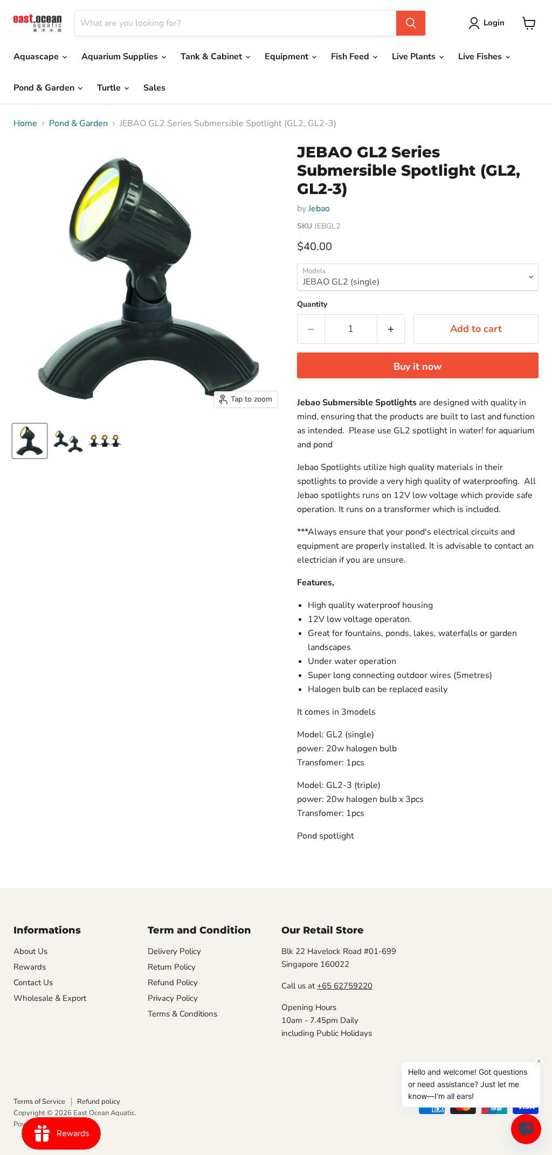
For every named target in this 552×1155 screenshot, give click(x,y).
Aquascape (37, 57)
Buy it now (417, 366)
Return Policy (172, 967)
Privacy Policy (173, 998)
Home (25, 123)
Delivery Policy (174, 951)
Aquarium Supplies (120, 57)
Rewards (29, 967)
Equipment (287, 57)
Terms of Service (39, 1101)
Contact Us (33, 982)
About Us (30, 951)
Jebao (319, 209)
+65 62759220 (344, 985)
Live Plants (415, 57)
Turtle (110, 88)
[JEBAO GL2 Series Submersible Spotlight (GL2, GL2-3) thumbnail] (29, 441)
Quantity (312, 304)
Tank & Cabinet (212, 57)
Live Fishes (481, 57)
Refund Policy (173, 982)
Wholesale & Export (49, 998)
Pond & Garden (45, 88)
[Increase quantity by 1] (391, 329)
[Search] (410, 23)
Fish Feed (351, 57)
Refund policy (98, 1101)
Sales (154, 88)
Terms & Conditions (182, 1013)
